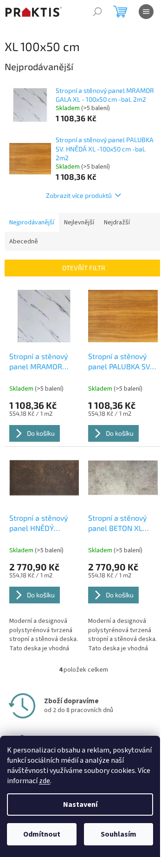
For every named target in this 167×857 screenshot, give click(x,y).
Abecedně (23, 241)
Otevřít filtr (83, 268)
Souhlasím (118, 834)
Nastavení (80, 804)
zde (44, 781)
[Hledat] (97, 11)
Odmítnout (41, 834)
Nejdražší (117, 222)
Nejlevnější (79, 222)
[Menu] (146, 11)
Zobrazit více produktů (79, 195)
